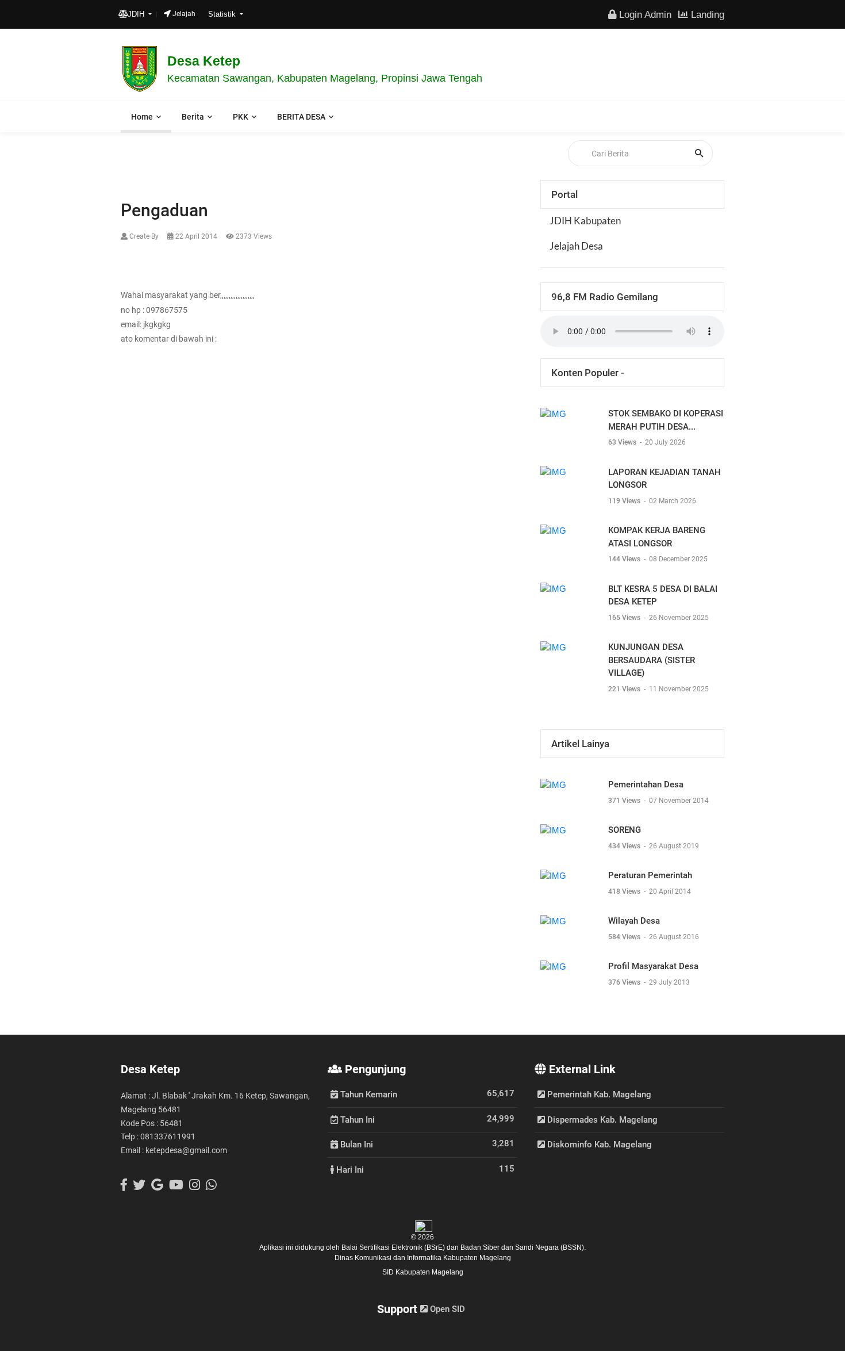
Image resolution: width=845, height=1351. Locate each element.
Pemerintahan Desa (645, 784)
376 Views (625, 982)
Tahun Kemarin (367, 1094)
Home (142, 116)
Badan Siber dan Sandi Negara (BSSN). (523, 1247)
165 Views (625, 618)
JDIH (137, 14)
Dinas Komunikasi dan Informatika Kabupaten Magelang (423, 1258)
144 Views (625, 559)
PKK (240, 116)
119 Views (625, 501)
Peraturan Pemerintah (650, 875)
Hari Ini (349, 1169)
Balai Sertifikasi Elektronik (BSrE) (394, 1247)
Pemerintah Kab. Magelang (598, 1094)
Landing (706, 14)
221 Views (625, 689)
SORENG (624, 830)
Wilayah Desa (634, 921)
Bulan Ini (355, 1144)
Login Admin (643, 14)
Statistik (223, 14)
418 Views (625, 891)
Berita (193, 116)
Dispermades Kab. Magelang (601, 1120)
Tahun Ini (356, 1119)
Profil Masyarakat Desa (653, 966)
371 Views (625, 801)
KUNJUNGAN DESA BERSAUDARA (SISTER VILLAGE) (651, 660)
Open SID (446, 1309)
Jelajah (183, 14)
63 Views (623, 442)
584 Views (625, 937)
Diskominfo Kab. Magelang (598, 1144)
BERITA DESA (301, 116)
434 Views (625, 846)
